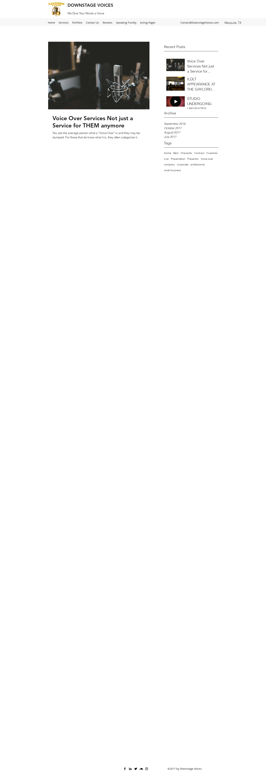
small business (172, 170)
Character (186, 153)
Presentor (193, 158)
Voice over (207, 158)
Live (166, 158)
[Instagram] (146, 769)
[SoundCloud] (141, 769)
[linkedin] (130, 769)
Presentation (178, 158)
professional (198, 164)
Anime (167, 153)
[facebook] (125, 769)
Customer (212, 153)
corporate (182, 164)
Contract (199, 153)
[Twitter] (136, 769)
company (169, 164)
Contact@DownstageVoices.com (199, 22)
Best (175, 153)
